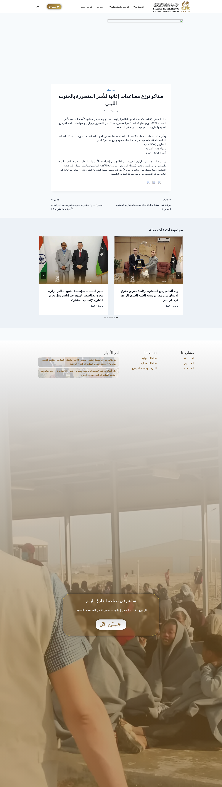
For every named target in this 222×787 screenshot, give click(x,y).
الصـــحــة (188, 368)
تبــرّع (52, 6)
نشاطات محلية (149, 363)
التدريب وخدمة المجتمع (144, 368)
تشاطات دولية (149, 358)
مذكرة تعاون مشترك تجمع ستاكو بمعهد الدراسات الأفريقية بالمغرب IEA (77, 204)
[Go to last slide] (178, 275)
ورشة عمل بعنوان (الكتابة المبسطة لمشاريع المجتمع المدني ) (143, 204)
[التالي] (43, 275)
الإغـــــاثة (189, 358)
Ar (38, 7)
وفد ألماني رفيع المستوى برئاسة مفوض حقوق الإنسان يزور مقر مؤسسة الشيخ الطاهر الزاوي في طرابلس (149, 295)
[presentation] (148, 260)
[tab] (117, 317)
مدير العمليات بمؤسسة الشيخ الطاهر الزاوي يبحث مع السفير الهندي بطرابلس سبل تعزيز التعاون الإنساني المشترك (75, 295)
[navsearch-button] (70, 7)
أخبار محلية (111, 90)
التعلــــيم (189, 363)
